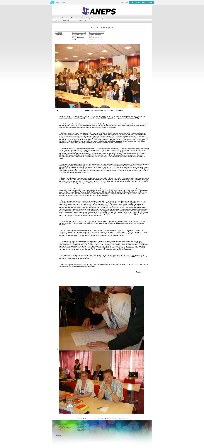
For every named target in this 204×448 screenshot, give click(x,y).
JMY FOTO (58, 33)
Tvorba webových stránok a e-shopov (96, 41)
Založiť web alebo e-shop (142, 2)
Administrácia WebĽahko (82, 418)
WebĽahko (60, 2)
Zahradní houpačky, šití (79, 33)
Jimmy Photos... (59, 34)
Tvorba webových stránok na (100, 418)
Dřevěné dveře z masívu (96, 33)
